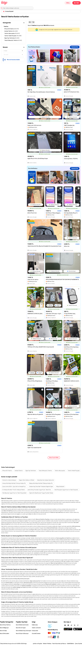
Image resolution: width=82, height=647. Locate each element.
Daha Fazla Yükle (54, 457)
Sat (77, 3)
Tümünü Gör (74, 47)
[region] (53, 55)
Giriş (67, 3)
